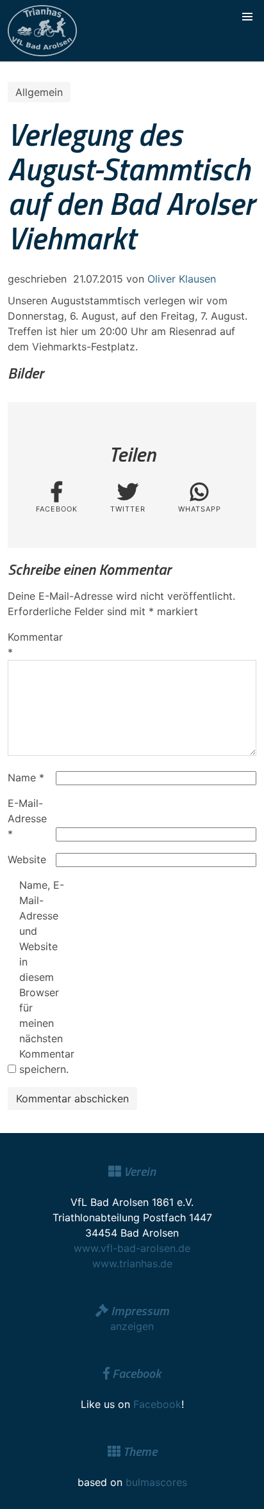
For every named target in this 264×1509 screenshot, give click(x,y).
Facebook (157, 1404)
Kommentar (30, 644)
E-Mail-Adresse (27, 818)
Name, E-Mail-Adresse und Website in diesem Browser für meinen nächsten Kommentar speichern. (41, 977)
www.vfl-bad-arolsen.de (132, 1248)
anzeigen (132, 1326)
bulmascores (156, 1482)
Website (27, 859)
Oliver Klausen (181, 278)
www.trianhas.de (132, 1263)
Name (26, 777)
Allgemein (39, 92)
